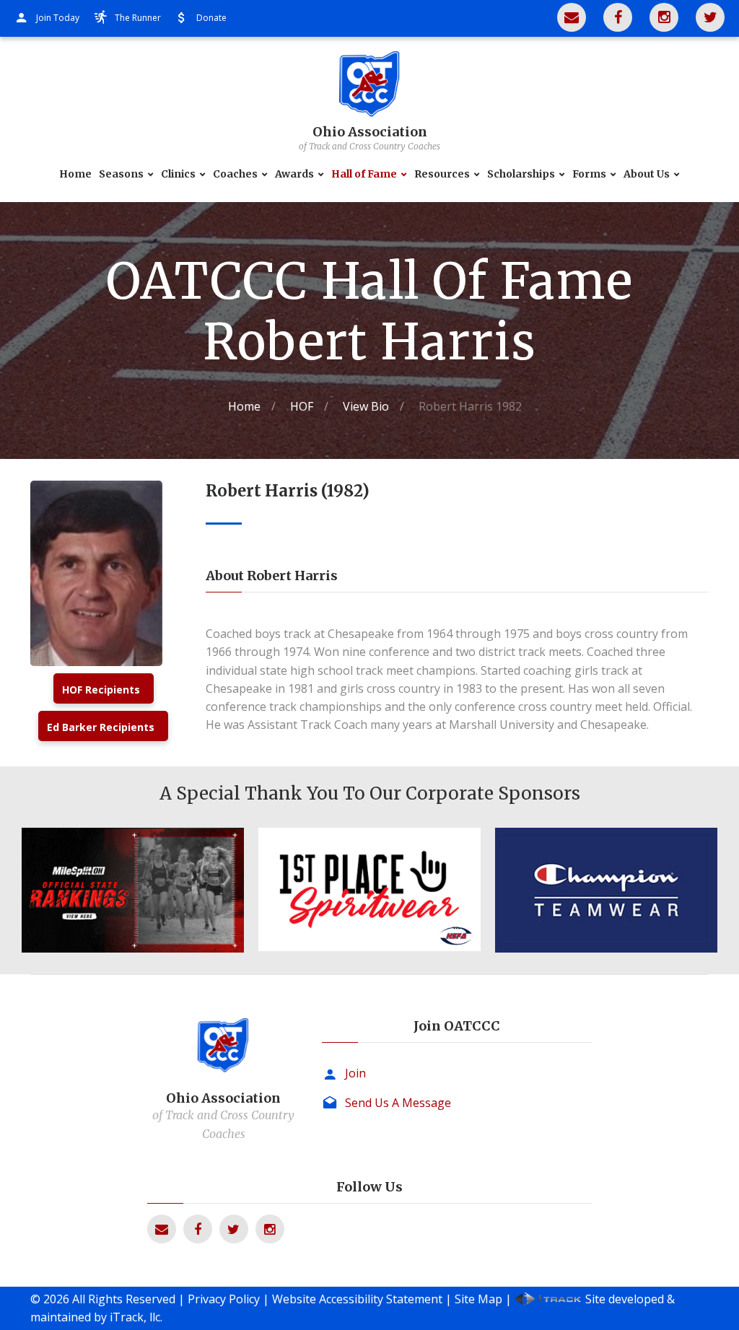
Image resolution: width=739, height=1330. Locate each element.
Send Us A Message (398, 1103)
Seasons (121, 174)
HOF (301, 406)
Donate (211, 18)
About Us (647, 174)
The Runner (138, 18)
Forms (589, 174)
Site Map (478, 1299)
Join (355, 1073)
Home (75, 174)
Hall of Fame (364, 174)
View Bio (366, 406)
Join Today (57, 18)
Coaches (235, 174)
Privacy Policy (224, 1299)
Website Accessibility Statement (357, 1299)
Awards (294, 174)
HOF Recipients (101, 689)
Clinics (178, 174)
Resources (442, 174)
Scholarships (521, 174)
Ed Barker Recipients (100, 727)
